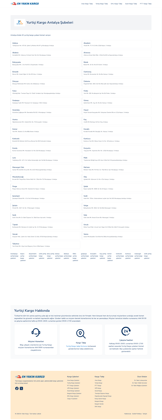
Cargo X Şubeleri (72, 399)
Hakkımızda (127, 414)
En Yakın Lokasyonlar (140, 380)
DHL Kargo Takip (116, 4)
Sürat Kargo (98, 391)
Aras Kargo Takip (87, 4)
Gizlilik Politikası (137, 414)
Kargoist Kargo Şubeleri (74, 393)
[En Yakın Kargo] (24, 3)
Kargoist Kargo (99, 401)
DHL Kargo (98, 406)
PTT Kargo (98, 385)
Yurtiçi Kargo (98, 383)
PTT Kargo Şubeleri (73, 385)
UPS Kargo (98, 388)
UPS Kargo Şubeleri (73, 388)
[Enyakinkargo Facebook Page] (17, 388)
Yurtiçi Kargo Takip (102, 4)
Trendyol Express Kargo (102, 393)
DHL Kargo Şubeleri (73, 396)
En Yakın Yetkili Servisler (139, 383)
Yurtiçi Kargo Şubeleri (73, 383)
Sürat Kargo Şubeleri (73, 391)
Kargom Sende (99, 404)
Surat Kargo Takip (131, 4)
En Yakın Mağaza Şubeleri (139, 385)
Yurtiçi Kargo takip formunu (76, 346)
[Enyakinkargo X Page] (21, 388)
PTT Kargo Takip (146, 4)
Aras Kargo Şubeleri (73, 380)
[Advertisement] (81, 283)
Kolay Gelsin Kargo (100, 399)
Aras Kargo (98, 380)
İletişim (145, 414)
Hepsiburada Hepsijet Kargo (103, 396)
